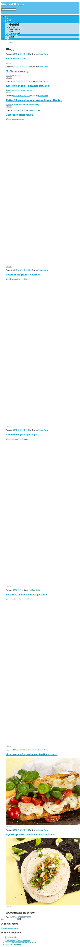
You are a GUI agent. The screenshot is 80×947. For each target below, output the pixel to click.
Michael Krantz (12, 4)
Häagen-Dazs (13, 27)
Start (6, 16)
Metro (11, 31)
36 (21, 917)
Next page (27, 917)
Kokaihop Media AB (15, 29)
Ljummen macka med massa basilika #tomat (31, 754)
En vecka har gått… (17, 58)
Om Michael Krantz (11, 35)
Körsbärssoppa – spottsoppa (22, 434)
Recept (7, 18)
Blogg (7, 39)
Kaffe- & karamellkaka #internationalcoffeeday (34, 100)
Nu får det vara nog (17, 71)
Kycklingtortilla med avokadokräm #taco (30, 834)
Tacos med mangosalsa (19, 114)
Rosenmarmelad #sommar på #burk (26, 594)
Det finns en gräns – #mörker (23, 274)
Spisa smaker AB (14, 33)
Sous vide (8, 20)
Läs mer (9, 63)
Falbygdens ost (14, 26)
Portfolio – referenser (12, 22)
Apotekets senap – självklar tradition (27, 85)
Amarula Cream (14, 24)
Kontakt (11, 37)
